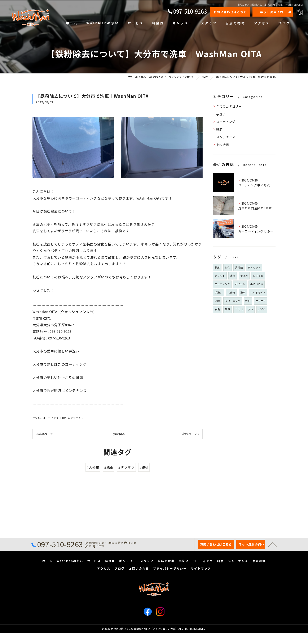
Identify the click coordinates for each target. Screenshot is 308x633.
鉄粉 (247, 301)
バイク (262, 309)
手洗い (36, 418)
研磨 (63, 418)
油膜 (217, 301)
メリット (220, 275)
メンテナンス (75, 418)
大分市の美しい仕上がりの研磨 (57, 377)
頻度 (217, 267)
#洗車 (109, 467)
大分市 (231, 292)
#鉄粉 (144, 467)
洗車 (242, 292)
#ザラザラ (126, 467)
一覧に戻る (117, 434)
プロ (250, 309)
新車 (227, 309)
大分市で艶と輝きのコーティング (59, 364)
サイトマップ (201, 568)
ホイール (240, 284)
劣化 (227, 267)
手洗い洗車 (256, 284)
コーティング (50, 418)
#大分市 (93, 467)
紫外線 (239, 267)
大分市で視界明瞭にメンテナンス (59, 390)
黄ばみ (244, 275)
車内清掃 (222, 144)
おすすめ (258, 275)
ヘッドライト (258, 292)
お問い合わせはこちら (230, 12)
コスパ (239, 309)
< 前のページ (44, 434)
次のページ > (190, 434)
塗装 (232, 275)
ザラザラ (261, 301)
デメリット (254, 267)
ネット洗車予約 (271, 12)
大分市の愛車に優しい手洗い (55, 351)
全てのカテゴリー (229, 106)
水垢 (217, 309)
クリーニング (232, 301)
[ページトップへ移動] (272, 544)
